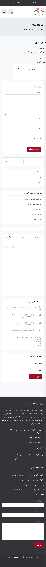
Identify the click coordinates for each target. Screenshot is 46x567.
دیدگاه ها (9, 237)
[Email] (21, 563)
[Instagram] (24, 563)
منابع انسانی (37, 219)
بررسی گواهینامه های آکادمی (34, 455)
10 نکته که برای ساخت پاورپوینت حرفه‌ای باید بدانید (27, 489)
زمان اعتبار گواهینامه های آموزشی (33, 480)
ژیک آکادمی (28, 52)
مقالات (39, 182)
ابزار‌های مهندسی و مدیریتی (32, 199)
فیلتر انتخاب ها (36, 377)
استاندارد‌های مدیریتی (34, 204)
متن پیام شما (40, 521)
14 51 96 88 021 (37, 3)
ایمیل (38, 128)
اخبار (39, 177)
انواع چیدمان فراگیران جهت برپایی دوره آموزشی (28, 475)
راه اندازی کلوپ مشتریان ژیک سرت (32, 485)
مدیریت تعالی (36, 214)
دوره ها (19, 455)
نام (39, 118)
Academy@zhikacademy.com (19, 3)
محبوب (37, 237)
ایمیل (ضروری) (39, 511)
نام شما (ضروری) (38, 501)
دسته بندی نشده (36, 209)
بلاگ (43, 459)
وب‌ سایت (37, 138)
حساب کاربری (17, 459)
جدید (23, 237)
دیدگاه (38, 92)
